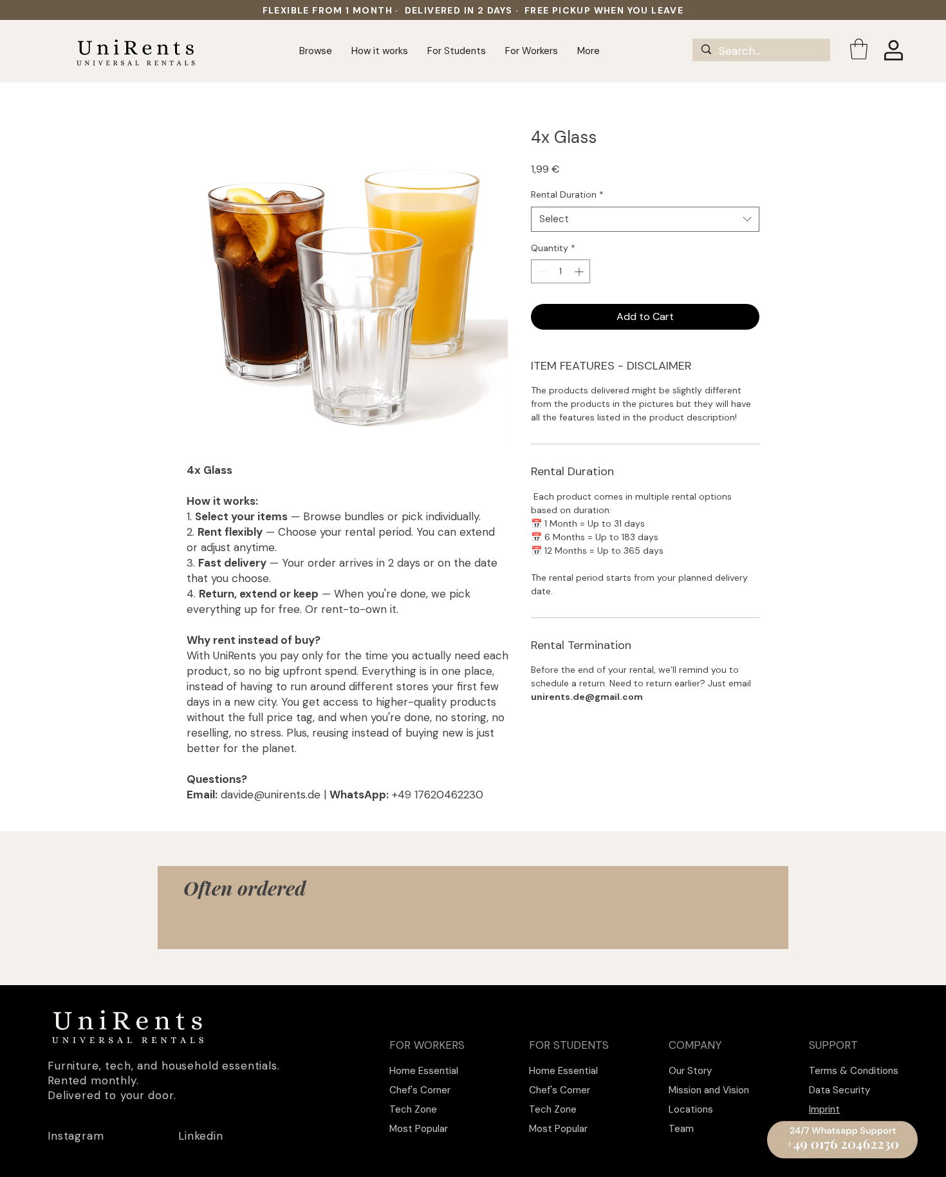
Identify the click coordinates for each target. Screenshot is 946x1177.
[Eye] (842, 1139)
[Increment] (580, 271)
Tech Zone (413, 1109)
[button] (858, 49)
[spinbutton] (560, 271)
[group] (473, 931)
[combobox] (645, 219)
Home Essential (423, 1070)
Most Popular (418, 1128)
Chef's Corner (419, 1090)
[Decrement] (541, 271)
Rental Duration (567, 194)
